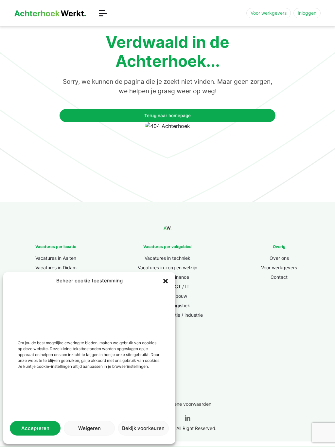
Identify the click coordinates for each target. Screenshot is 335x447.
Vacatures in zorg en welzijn (167, 267)
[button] (165, 280)
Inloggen (307, 13)
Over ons (279, 258)
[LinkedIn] (188, 418)
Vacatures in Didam (56, 267)
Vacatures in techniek (167, 258)
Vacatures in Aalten (55, 258)
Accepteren (35, 428)
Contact (279, 277)
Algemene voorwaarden (186, 404)
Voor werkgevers (269, 13)
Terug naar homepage (167, 115)
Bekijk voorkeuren (143, 428)
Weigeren (89, 428)
